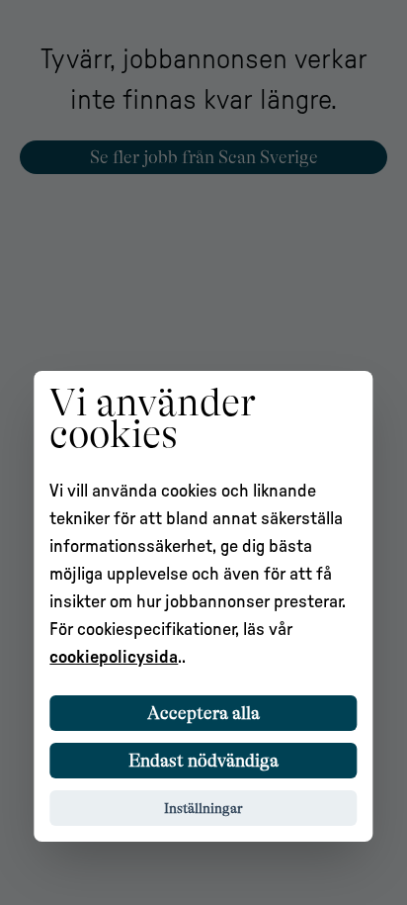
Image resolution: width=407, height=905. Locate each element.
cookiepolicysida (113, 658)
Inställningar (203, 808)
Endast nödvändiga (203, 760)
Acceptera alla (203, 713)
